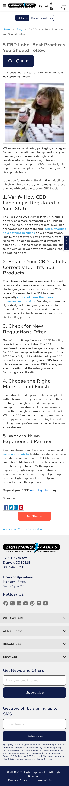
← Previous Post (13, 529)
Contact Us (66, 243)
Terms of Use (44, 780)
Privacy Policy (17, 780)
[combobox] (40, 6)
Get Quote (18, 61)
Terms (40, 759)
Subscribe (35, 692)
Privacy (49, 759)
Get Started (22, 18)
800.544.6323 (13, 567)
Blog (20, 29)
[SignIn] (51, 4)
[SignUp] (52, 8)
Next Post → (34, 529)
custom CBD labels (16, 454)
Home (7, 29)
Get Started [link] (34, 516)
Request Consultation (42, 18)
